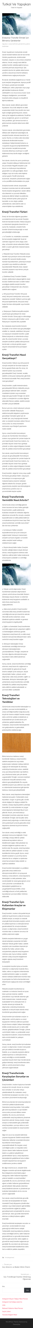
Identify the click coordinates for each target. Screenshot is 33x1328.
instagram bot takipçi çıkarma (12, 1302)
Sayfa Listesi (6, 1311)
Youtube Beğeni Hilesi (9, 1315)
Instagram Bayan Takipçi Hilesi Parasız (15, 1299)
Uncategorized (9, 1257)
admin (28, 44)
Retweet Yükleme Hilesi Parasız (12, 1308)
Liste (3, 1305)
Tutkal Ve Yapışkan (16, 4)
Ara (3, 1286)
